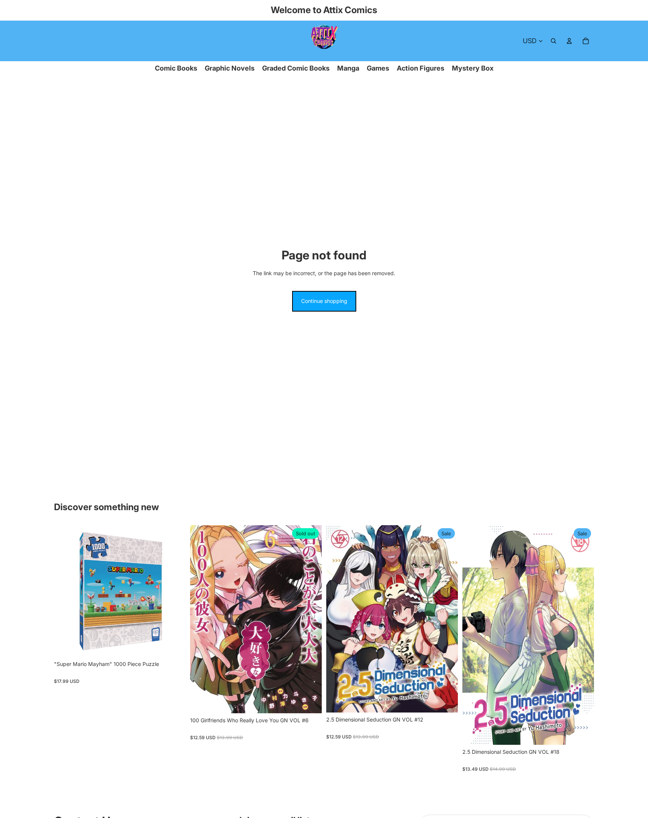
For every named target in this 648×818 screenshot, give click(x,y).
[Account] (569, 41)
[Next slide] (174, 591)
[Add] (174, 645)
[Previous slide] (65, 591)
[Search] (553, 41)
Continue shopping (324, 301)
